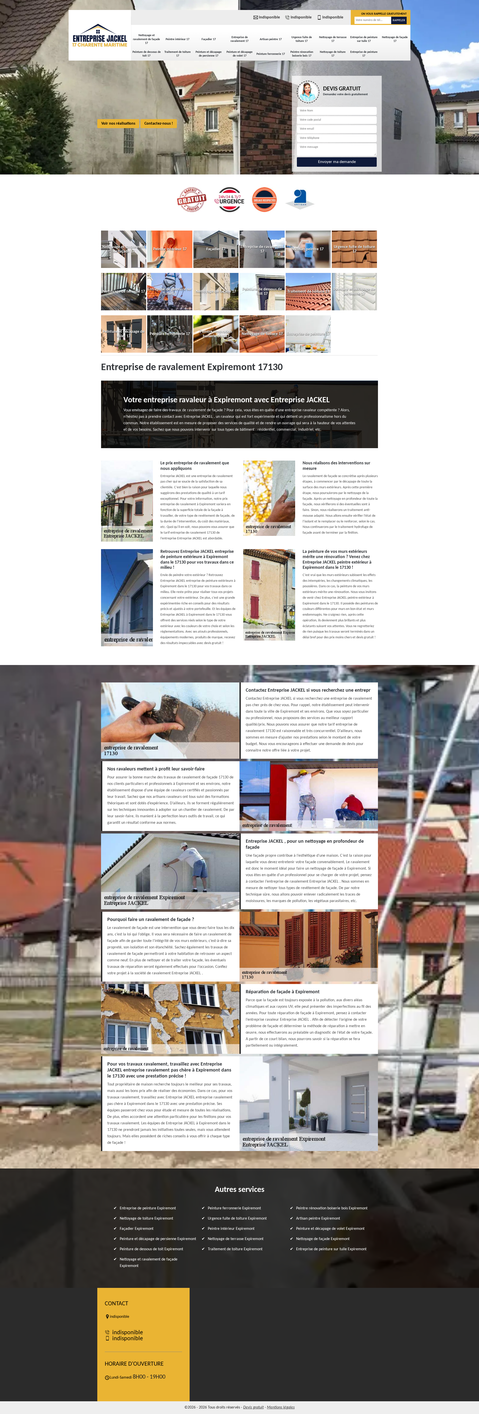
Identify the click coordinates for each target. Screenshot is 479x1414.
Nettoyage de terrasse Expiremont (235, 1239)
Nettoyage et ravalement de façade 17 (146, 39)
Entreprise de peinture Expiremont (148, 1208)
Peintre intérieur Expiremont (231, 1229)
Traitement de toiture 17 (177, 54)
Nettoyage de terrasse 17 (333, 39)
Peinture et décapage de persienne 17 (209, 54)
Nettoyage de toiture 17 (333, 54)
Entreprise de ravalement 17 (239, 39)
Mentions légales (281, 1408)
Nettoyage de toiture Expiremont (146, 1219)
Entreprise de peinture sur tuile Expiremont (331, 1249)
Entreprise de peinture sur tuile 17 (363, 39)
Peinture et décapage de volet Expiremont (330, 1229)
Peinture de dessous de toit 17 (146, 54)
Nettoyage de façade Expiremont (323, 1239)
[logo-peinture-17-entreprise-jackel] (99, 35)
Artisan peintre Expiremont (318, 1219)
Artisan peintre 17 (271, 39)
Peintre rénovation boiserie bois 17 (301, 54)
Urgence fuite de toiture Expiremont (237, 1219)
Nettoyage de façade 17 (395, 39)
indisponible (269, 17)
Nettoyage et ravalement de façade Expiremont (148, 1262)
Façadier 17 (209, 39)
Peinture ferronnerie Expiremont (234, 1208)
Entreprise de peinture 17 (363, 54)
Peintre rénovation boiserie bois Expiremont (331, 1208)
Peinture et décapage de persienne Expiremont (158, 1239)
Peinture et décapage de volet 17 (239, 54)
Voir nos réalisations (118, 124)
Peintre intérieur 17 (177, 39)
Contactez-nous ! (158, 124)
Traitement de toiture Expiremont (235, 1249)
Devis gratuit (253, 1408)
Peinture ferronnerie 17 (270, 54)
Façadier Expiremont (136, 1229)
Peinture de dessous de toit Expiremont (151, 1249)
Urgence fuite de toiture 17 (301, 39)
